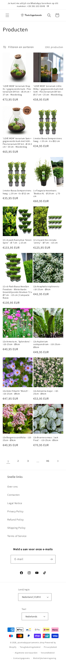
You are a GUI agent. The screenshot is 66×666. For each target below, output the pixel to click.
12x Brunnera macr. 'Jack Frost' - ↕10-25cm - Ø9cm (45, 439)
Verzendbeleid (47, 652)
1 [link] (8, 461)
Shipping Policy (16, 527)
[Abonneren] (51, 559)
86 (47, 460)
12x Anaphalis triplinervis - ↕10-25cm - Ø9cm (46, 288)
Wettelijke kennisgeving (44, 658)
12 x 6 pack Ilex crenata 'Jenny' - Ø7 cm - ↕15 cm (45, 241)
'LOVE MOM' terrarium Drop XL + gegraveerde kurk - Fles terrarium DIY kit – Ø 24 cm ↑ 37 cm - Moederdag (17, 90)
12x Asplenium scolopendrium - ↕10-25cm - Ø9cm (47, 344)
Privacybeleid (50, 647)
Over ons (12, 486)
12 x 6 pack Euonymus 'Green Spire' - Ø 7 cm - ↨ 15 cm (17, 241)
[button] (7, 15)
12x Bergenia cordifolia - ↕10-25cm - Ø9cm (17, 439)
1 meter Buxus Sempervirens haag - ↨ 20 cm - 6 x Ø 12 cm (17, 192)
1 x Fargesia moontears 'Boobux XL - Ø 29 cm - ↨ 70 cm (46, 193)
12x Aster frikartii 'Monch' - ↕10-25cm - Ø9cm (16, 392)
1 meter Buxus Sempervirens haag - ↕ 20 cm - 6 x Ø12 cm (47, 140)
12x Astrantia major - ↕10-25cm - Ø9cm (46, 392)
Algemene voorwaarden (26, 652)
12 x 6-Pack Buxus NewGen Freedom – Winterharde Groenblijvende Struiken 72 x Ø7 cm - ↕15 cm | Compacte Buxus (17, 292)
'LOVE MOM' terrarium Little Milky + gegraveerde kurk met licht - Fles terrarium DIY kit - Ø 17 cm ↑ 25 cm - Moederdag (48, 90)
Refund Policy (15, 519)
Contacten (13, 494)
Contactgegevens (21, 658)
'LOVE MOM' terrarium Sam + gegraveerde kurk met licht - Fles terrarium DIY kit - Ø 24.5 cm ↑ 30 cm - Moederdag (17, 142)
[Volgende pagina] (58, 461)
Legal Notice (14, 503)
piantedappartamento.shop (31, 642)
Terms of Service (17, 536)
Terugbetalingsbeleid (30, 647)
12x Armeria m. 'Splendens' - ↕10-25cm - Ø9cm (17, 343)
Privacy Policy (15, 511)
